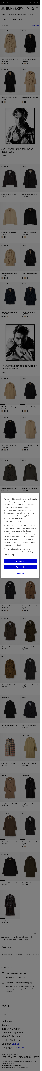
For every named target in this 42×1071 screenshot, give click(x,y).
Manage (20, 573)
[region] (20, 535)
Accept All (20, 561)
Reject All (20, 567)
